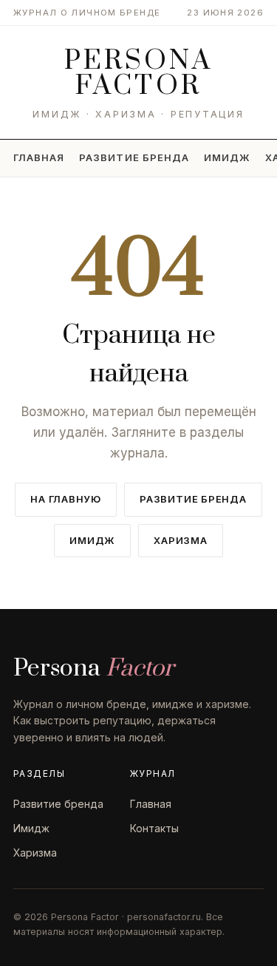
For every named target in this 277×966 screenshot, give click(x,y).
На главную (65, 499)
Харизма (180, 540)
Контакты (154, 828)
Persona (138, 73)
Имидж (227, 157)
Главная (38, 157)
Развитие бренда (134, 157)
